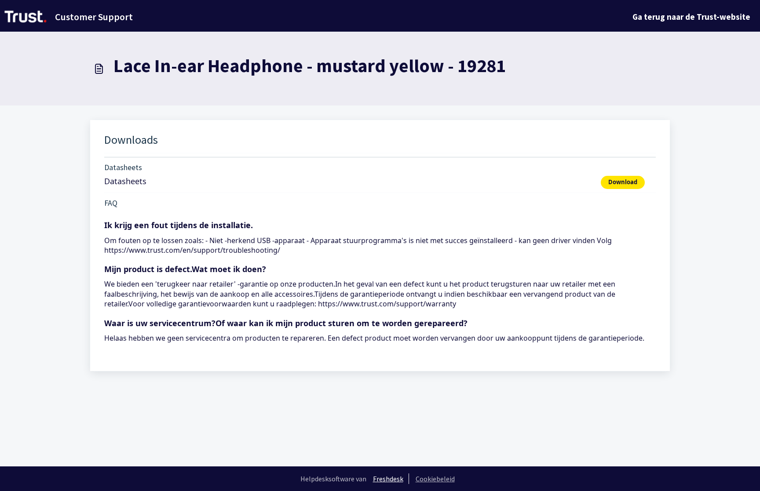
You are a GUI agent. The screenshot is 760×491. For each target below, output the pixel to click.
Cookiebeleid (435, 478)
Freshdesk (388, 478)
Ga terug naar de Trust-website (691, 16)
